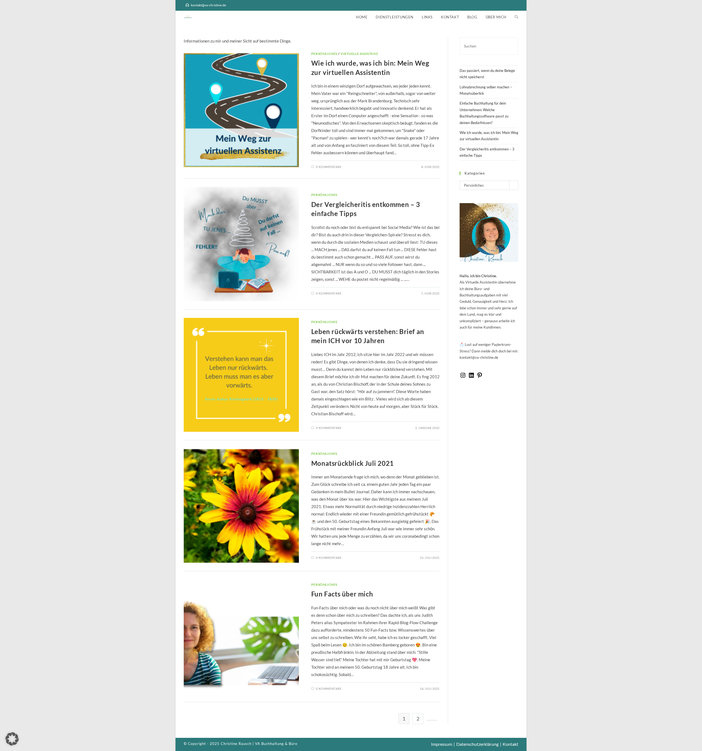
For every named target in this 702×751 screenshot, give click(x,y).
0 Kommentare (328, 167)
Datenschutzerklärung (477, 744)
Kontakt (510, 744)
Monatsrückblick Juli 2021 (352, 463)
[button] (12, 739)
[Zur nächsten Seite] (431, 720)
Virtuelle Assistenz (359, 54)
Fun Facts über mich (342, 594)
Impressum (441, 744)
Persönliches (324, 54)
